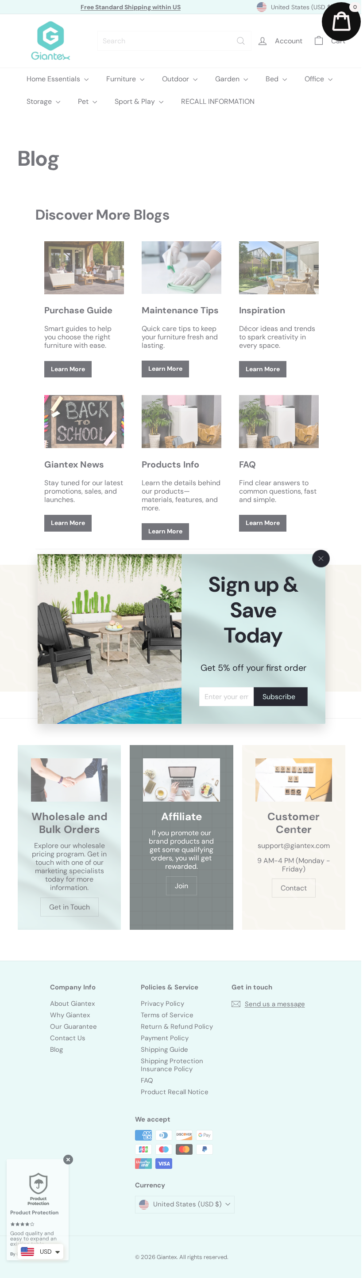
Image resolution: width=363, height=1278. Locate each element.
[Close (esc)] (318, 558)
